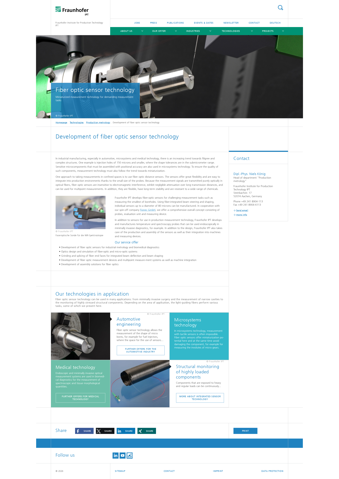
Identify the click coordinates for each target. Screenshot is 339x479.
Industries (193, 31)
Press (153, 22)
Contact (254, 22)
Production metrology (98, 122)
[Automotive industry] (82, 336)
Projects (268, 31)
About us (126, 31)
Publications (175, 22)
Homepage (61, 122)
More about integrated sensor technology (200, 398)
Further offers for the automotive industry (140, 350)
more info (241, 214)
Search (280, 8)
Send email (242, 210)
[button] (84, 431)
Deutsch (275, 22)
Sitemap (120, 471)
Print (245, 431)
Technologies (231, 31)
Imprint (218, 471)
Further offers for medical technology (80, 398)
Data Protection (272, 471)
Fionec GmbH (147, 209)
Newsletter (231, 22)
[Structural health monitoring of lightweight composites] (141, 384)
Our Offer (159, 31)
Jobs (137, 22)
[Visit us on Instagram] (130, 455)
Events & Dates (204, 22)
